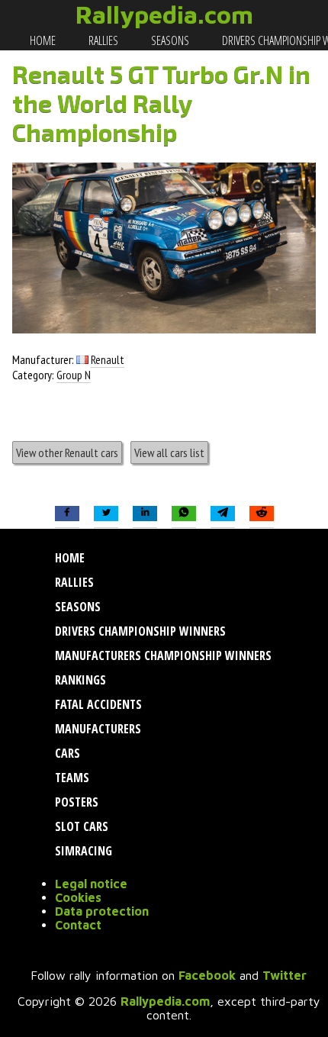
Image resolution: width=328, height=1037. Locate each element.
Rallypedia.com (164, 14)
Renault (107, 359)
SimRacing (82, 850)
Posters (75, 802)
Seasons (169, 40)
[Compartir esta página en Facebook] (67, 514)
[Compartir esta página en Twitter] (106, 514)
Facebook (207, 975)
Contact (78, 925)
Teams (70, 777)
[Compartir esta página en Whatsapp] (184, 514)
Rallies (102, 40)
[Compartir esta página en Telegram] (223, 514)
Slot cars (80, 826)
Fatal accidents (97, 704)
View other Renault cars (67, 452)
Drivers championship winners (139, 631)
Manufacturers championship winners (162, 655)
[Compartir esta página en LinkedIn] (145, 514)
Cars (66, 753)
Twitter (284, 975)
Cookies (78, 897)
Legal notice (91, 883)
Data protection (102, 911)
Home (41, 40)
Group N (73, 374)
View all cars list (169, 452)
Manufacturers (96, 728)
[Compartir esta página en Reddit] (261, 514)
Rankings (79, 679)
